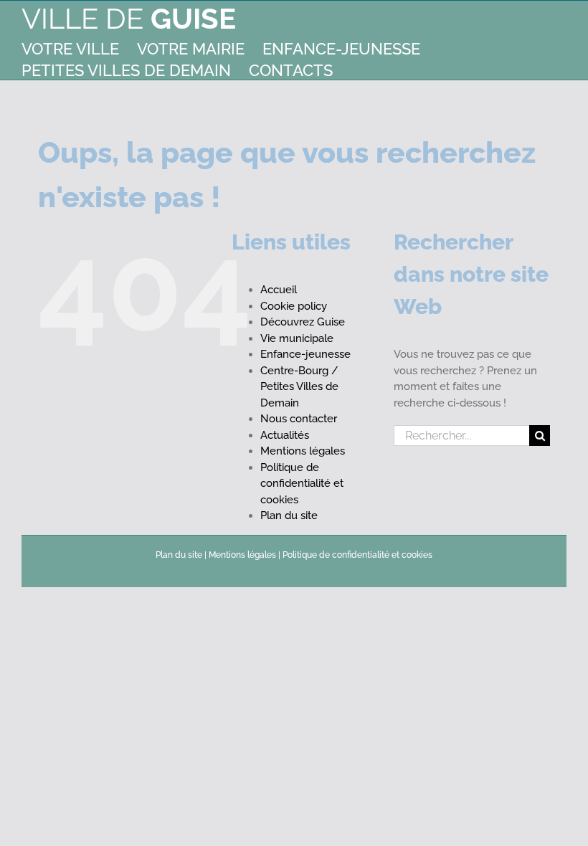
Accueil (278, 289)
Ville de (129, 18)
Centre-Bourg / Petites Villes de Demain (299, 386)
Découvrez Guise (302, 321)
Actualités (284, 435)
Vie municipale (296, 338)
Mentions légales (302, 451)
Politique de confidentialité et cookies (301, 483)
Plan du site (289, 515)
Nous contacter (298, 418)
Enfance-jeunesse (305, 354)
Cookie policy (293, 306)
